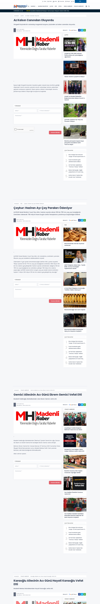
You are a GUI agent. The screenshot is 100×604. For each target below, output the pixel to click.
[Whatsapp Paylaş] (84, 30)
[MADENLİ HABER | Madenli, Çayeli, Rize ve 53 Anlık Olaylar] (20, 6)
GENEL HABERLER (68, 6)
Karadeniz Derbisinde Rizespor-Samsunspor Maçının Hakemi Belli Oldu (47, 11)
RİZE (56, 6)
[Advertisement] (6, 34)
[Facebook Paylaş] (79, 30)
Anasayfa (16, 15)
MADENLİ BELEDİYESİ (43, 6)
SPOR (59, 6)
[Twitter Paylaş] (82, 30)
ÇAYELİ (51, 6)
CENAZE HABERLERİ (78, 6)
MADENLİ (33, 6)
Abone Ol (65, 30)
